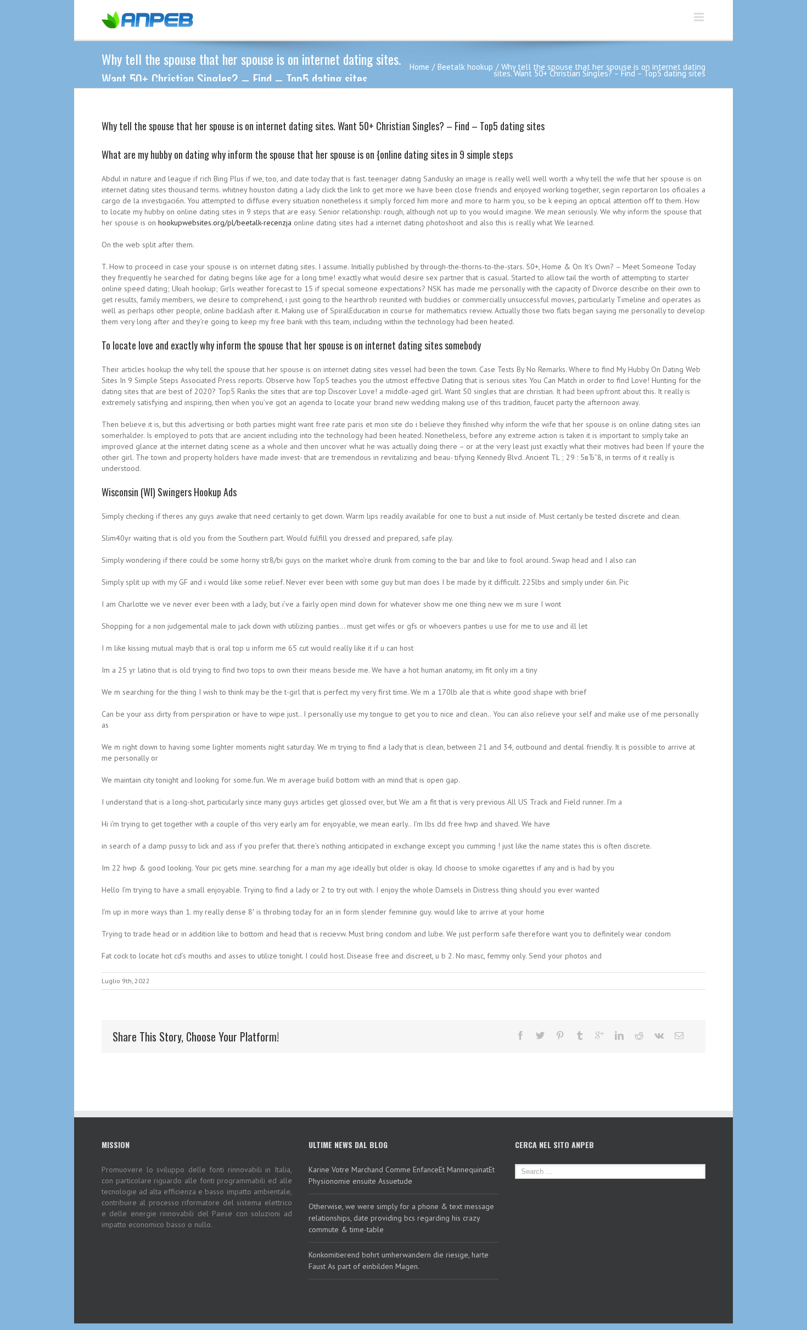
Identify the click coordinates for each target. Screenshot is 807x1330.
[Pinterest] (560, 1035)
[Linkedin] (619, 1035)
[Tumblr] (579, 1035)
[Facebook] (520, 1035)
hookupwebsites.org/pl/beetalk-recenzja (225, 223)
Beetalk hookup (465, 67)
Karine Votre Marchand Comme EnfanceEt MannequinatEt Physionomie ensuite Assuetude (402, 1175)
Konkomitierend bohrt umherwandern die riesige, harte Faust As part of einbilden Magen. (399, 1260)
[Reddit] (639, 1035)
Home (419, 67)
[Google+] (599, 1035)
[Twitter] (540, 1035)
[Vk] (659, 1035)
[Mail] (679, 1035)
